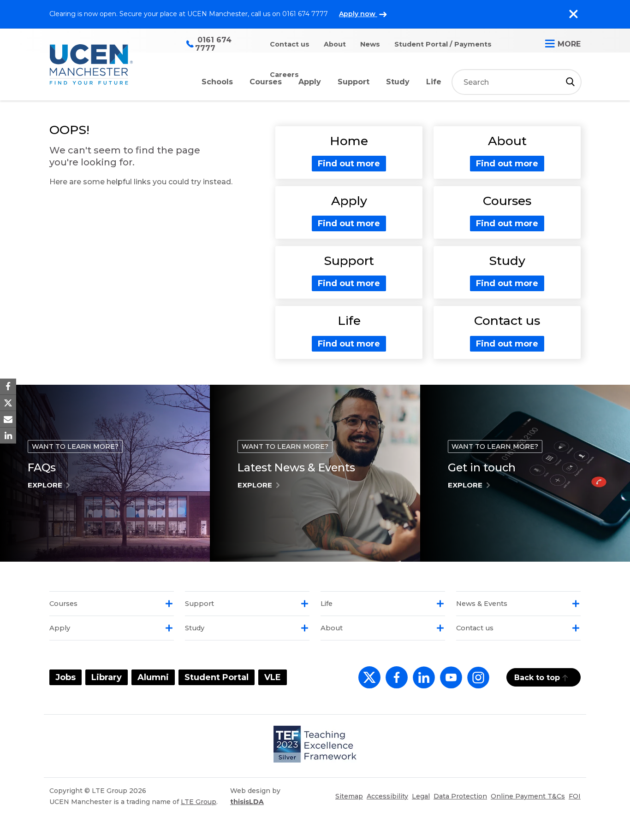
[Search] (570, 81)
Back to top (537, 677)
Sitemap (349, 796)
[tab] (111, 604)
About (335, 44)
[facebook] (394, 682)
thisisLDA (247, 802)
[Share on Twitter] (8, 403)
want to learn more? (75, 446)
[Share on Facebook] (8, 387)
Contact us (289, 44)
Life (433, 81)
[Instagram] (476, 682)
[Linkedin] (421, 682)
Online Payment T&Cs (528, 796)
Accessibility (387, 796)
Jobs (65, 677)
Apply (309, 81)
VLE (272, 677)
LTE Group (198, 802)
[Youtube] (449, 682)
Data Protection (460, 796)
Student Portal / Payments (443, 44)
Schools (217, 81)
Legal (421, 796)
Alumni (153, 677)
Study (398, 81)
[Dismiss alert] (573, 14)
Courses (266, 81)
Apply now (358, 14)
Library (106, 677)
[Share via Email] (8, 419)
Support (353, 81)
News (370, 44)
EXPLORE (45, 484)
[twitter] (367, 682)
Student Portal (216, 677)
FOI (575, 796)
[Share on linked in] (8, 435)
